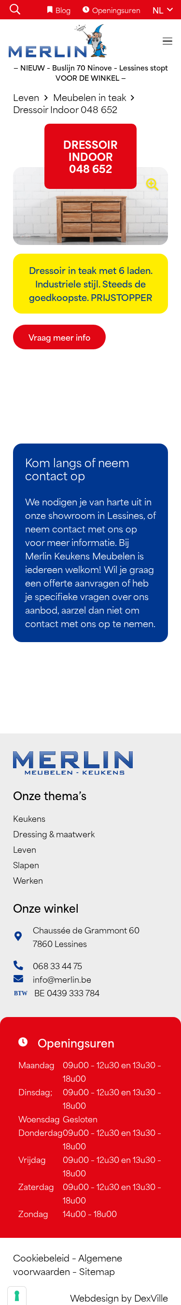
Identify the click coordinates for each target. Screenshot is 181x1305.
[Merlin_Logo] (58, 41)
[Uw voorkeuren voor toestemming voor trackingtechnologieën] (17, 1296)
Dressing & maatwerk (54, 833)
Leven (24, 849)
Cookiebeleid (41, 1257)
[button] (15, 9)
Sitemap (97, 1271)
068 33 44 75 (57, 965)
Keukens (29, 818)
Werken (28, 880)
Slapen (26, 864)
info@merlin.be (62, 979)
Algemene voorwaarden (67, 1264)
